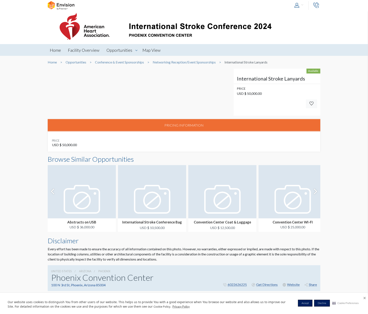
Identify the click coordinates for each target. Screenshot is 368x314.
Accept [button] (305, 303)
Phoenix (104, 271)
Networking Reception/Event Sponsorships (184, 62)
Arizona (85, 271)
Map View (151, 50)
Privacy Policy (181, 306)
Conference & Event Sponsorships (119, 62)
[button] (345, 303)
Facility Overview (83, 50)
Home (55, 50)
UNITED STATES (61, 271)
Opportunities (119, 50)
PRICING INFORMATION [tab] (184, 125)
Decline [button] (322, 303)
